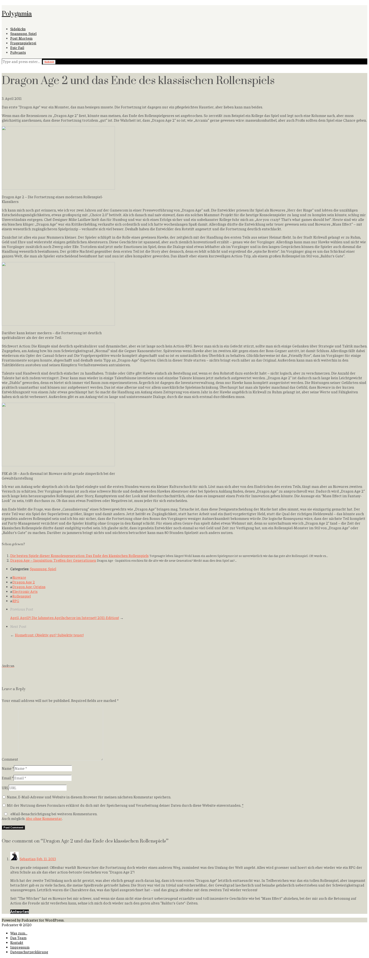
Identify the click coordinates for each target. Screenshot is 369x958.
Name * (8, 768)
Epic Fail (17, 47)
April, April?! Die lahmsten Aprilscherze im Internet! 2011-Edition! (64, 617)
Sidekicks (18, 28)
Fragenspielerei (23, 43)
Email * (7, 778)
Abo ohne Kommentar (44, 818)
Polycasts (18, 52)
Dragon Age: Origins (28, 586)
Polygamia (17, 13)
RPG (15, 600)
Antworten (19, 912)
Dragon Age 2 (23, 582)
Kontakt (16, 942)
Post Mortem (21, 38)
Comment (10, 759)
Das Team (18, 937)
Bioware (19, 577)
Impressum (19, 947)
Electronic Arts (25, 591)
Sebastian (28, 858)
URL (5, 787)
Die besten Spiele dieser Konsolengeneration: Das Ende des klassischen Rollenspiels (79, 555)
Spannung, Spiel (23, 33)
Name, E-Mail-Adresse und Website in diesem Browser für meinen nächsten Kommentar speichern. (89, 797)
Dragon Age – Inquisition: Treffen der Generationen (53, 560)
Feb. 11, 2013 (46, 858)
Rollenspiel (21, 596)
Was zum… (18, 933)
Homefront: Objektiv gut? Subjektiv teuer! (49, 635)
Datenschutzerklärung (29, 951)
